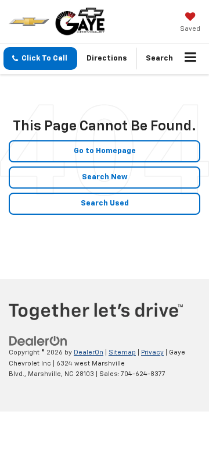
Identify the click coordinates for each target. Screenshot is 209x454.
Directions (107, 58)
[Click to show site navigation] (190, 59)
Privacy (152, 352)
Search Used (105, 203)
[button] (40, 58)
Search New (105, 177)
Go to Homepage (105, 151)
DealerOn (88, 352)
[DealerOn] (38, 341)
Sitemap (122, 352)
